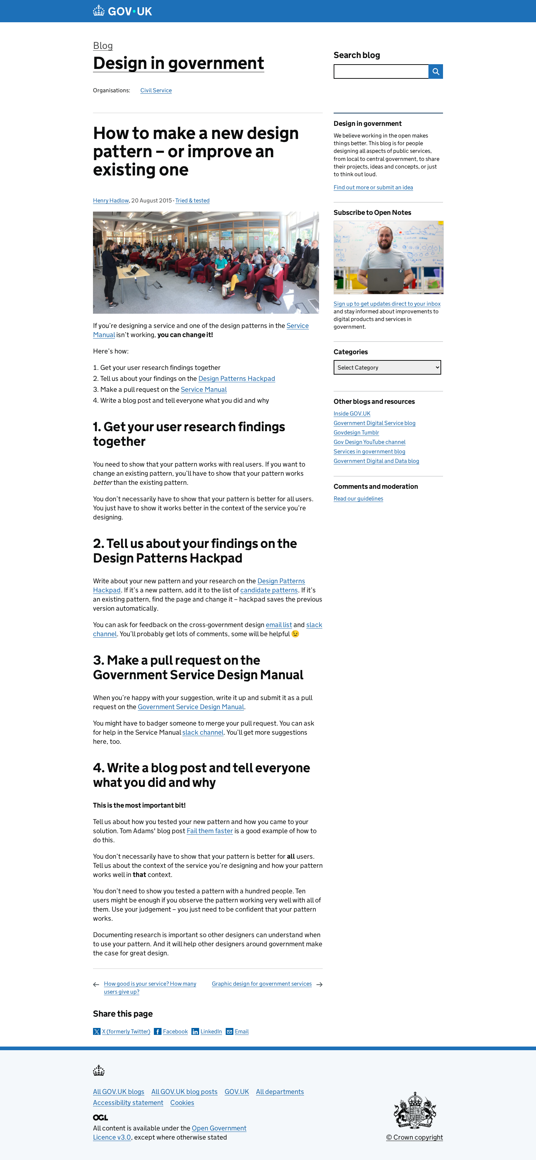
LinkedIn (211, 1031)
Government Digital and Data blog (376, 460)
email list (279, 624)
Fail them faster (210, 831)
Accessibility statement (128, 1102)
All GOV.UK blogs (118, 1091)
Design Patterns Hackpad (236, 378)
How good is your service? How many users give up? (150, 987)
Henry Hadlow (111, 200)
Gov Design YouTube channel (369, 441)
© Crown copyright (414, 1137)
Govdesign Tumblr (356, 432)
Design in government (178, 63)
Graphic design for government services (262, 983)
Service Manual (204, 389)
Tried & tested (192, 200)
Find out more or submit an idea (373, 187)
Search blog (357, 55)
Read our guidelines (358, 498)
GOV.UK (237, 1091)
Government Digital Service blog (375, 422)
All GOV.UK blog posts (184, 1091)
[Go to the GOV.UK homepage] (122, 11)
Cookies (182, 1102)
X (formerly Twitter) (126, 1031)
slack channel (203, 732)
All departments (280, 1091)
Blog (103, 45)
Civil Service (156, 90)
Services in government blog (369, 451)
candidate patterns (269, 590)
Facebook (175, 1031)
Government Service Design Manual (191, 707)
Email (242, 1031)
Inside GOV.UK (352, 413)
